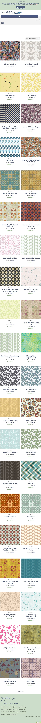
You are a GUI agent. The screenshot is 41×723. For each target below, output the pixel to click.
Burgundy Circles (10, 681)
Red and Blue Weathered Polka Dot (31, 225)
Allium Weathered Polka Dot (31, 323)
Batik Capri (31, 517)
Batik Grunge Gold (31, 193)
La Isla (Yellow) (31, 95)
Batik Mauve (31, 681)
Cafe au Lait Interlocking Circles (31, 549)
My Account (21, 7)
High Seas (10, 160)
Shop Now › (10, 68)
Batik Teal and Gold (10, 193)
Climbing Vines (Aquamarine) (31, 357)
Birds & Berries (10, 95)
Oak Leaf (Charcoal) (10, 389)
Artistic (10, 62)
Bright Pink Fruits (10, 648)
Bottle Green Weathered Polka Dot (31, 649)
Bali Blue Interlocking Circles (31, 582)
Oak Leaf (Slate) (31, 389)
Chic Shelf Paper (8, 12)
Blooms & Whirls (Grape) (31, 127)
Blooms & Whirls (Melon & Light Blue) (31, 161)
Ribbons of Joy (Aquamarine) (31, 615)
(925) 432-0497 (13, 703)
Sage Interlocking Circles (31, 258)
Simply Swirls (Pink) (10, 258)
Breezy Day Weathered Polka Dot (10, 225)
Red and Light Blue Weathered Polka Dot (10, 549)
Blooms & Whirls (10, 64)
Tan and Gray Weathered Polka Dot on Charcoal (10, 290)
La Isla (10, 323)
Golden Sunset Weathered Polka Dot (10, 582)
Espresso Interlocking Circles (10, 484)
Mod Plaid (31, 483)
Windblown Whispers (10, 452)
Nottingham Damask (31, 64)
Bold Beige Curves (10, 615)
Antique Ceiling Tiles (10, 421)
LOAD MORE (20, 691)
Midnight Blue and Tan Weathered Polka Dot (10, 128)
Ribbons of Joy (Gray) (31, 289)
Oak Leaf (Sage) (31, 452)
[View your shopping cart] (2, 23)
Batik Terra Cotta (10, 517)
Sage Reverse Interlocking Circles (10, 357)
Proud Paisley (31, 421)
